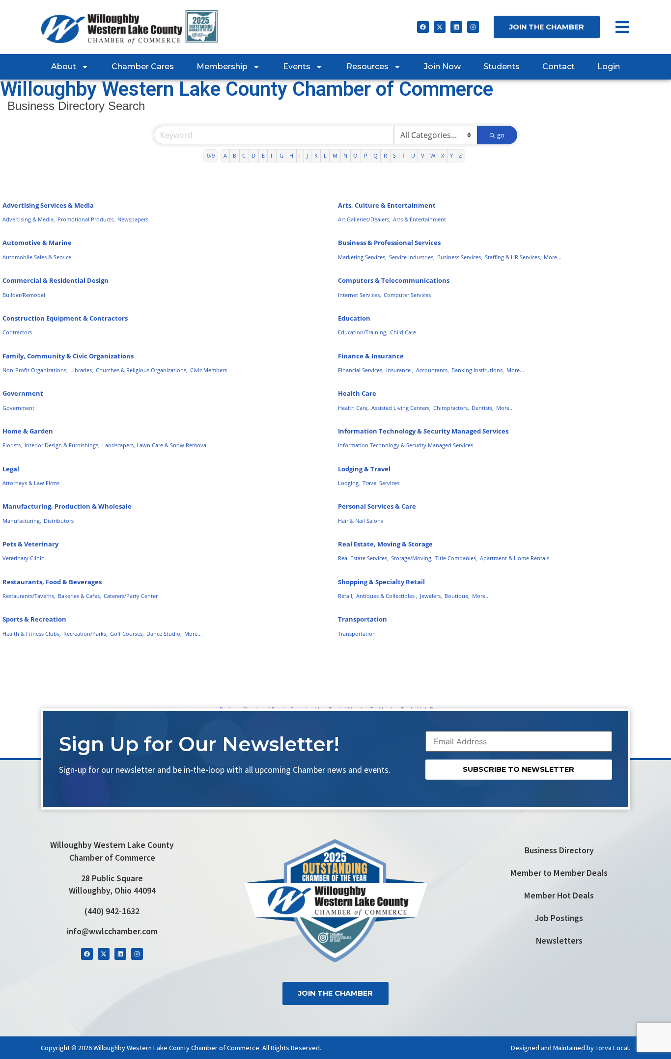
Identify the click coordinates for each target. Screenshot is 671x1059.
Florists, (12, 445)
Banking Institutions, (477, 370)
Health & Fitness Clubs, (31, 633)
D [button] (253, 155)
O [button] (355, 155)
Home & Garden (27, 431)
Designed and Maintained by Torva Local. (570, 1047)
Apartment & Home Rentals (514, 558)
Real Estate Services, (363, 558)
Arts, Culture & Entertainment (387, 205)
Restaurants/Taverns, (29, 595)
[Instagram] (473, 27)
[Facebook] (423, 27)
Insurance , (400, 370)
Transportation (362, 619)
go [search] (500, 135)
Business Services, (459, 257)
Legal (10, 468)
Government (22, 393)
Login (608, 66)
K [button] (316, 155)
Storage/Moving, (412, 558)
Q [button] (375, 155)
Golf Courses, (127, 633)
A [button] (225, 155)
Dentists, (483, 407)
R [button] (385, 155)
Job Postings (559, 918)
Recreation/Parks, (85, 633)
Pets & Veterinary (30, 544)
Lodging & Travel (364, 468)
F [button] (272, 155)
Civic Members (208, 370)
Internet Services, (359, 295)
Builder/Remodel (23, 295)
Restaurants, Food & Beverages (52, 581)
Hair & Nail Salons (360, 520)
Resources (367, 66)
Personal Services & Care (377, 506)
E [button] (263, 155)
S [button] (394, 155)
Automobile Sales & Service (36, 257)
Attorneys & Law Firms (30, 483)
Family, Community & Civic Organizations (68, 356)
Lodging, (349, 483)
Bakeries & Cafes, (79, 595)
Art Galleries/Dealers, (364, 219)
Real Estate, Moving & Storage (385, 544)
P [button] (365, 155)
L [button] (325, 155)
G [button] (281, 155)
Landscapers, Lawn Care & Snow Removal (155, 445)
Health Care (357, 393)
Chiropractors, (451, 407)
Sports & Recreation (34, 619)
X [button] (442, 155)
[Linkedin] (456, 27)
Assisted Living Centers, (401, 407)
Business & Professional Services (389, 242)
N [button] (345, 155)
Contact (558, 66)
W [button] (432, 155)
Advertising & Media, (28, 219)
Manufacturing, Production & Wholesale (67, 506)
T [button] (403, 155)
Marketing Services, (362, 257)
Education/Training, (363, 332)
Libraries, (81, 370)
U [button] (413, 155)
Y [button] (451, 155)
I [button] (300, 155)
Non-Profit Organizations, (35, 370)
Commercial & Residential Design (55, 280)
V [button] (422, 155)
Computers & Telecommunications (393, 280)
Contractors (17, 332)
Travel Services (381, 483)
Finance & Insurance (371, 356)
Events (296, 66)
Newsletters (559, 940)
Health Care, (353, 407)
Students (501, 66)
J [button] (307, 155)
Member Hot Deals (559, 895)
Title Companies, (456, 558)
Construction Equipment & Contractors (65, 318)
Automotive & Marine (37, 242)
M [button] (335, 155)
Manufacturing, (21, 520)
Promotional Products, (86, 219)
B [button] (234, 155)
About (63, 66)
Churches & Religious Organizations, (142, 370)
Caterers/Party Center (131, 595)
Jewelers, (431, 595)
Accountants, (432, 370)
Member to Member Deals (559, 873)
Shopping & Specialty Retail (381, 581)
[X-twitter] (440, 27)
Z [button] (460, 155)
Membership (222, 66)
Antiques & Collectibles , (387, 595)
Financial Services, (361, 370)
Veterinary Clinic (23, 558)
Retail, (346, 595)
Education (354, 318)
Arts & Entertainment (419, 219)
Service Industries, (412, 257)
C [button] (244, 155)
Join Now (442, 66)
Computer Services (407, 295)
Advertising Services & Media (48, 205)
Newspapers (132, 219)
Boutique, (457, 595)
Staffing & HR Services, (513, 257)
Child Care (403, 332)
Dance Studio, (164, 633)
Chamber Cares (143, 66)
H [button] (291, 155)
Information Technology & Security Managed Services (423, 431)
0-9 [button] (211, 155)
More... (552, 257)
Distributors (59, 520)
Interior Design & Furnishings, (62, 445)
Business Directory (559, 850)
